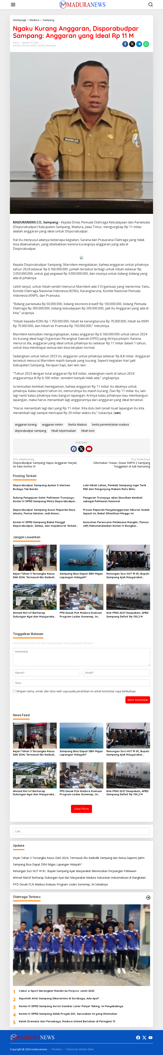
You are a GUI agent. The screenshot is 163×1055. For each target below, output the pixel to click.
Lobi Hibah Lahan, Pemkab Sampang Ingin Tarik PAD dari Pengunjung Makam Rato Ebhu (114, 487)
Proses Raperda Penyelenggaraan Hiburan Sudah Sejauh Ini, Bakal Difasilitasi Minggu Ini (116, 511)
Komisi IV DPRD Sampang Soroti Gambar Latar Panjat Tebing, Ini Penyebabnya (71, 1006)
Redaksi (57, 1049)
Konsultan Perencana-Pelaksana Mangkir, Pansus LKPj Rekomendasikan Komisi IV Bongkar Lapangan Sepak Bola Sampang (116, 524)
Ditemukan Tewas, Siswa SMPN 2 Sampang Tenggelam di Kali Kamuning (121, 462)
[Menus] (13, 4)
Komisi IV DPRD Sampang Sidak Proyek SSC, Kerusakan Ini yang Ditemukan (68, 1013)
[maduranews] (82, 4)
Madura (17, 45)
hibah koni (87, 431)
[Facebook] (74, 449)
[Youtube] (89, 449)
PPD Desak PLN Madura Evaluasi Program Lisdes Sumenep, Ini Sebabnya (81, 614)
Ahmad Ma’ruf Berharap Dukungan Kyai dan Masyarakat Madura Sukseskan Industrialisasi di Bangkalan (34, 614)
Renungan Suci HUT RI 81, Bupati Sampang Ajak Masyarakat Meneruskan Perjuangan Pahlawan (127, 575)
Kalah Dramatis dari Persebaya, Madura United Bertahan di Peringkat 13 (67, 1021)
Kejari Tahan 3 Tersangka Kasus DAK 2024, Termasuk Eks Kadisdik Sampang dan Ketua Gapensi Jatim (34, 575)
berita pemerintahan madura (110, 424)
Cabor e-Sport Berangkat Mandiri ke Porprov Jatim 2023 (56, 990)
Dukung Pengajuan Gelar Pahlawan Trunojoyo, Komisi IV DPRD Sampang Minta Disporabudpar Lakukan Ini (44, 499)
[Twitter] (81, 449)
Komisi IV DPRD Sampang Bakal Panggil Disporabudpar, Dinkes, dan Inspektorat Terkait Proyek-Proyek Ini (44, 524)
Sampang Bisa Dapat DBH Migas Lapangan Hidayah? (81, 575)
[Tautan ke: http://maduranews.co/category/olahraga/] (148, 897)
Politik (41, 45)
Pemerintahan (29, 45)
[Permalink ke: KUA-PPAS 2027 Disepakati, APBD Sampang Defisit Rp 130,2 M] (128, 597)
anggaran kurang (26, 424)
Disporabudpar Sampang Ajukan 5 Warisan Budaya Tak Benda (41, 487)
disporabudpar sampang (30, 431)
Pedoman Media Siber (80, 1049)
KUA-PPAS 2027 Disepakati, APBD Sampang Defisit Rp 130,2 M (127, 614)
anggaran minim (52, 424)
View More (81, 809)
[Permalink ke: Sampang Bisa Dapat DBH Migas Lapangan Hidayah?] (81, 557)
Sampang (51, 45)
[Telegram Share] (139, 44)
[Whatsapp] (146, 44)
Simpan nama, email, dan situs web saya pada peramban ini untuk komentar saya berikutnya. (76, 691)
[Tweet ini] (132, 44)
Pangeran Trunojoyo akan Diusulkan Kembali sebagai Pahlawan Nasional (112, 499)
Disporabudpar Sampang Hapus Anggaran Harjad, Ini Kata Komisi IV (45, 462)
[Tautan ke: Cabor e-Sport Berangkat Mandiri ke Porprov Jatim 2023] (81, 945)
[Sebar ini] (125, 44)
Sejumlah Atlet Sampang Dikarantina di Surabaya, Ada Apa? (59, 998)
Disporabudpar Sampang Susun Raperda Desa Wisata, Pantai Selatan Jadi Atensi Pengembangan (44, 511)
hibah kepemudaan (63, 431)
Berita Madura (77, 424)
